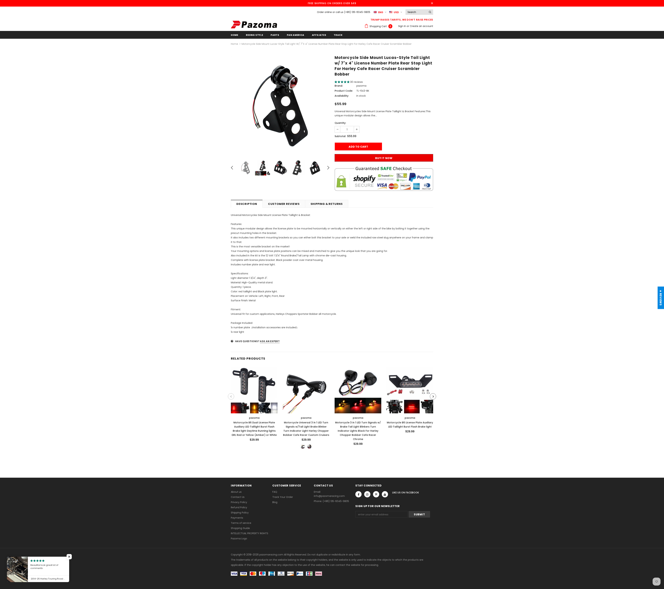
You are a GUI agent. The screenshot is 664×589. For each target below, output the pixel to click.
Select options (254, 389)
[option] (280, 105)
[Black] (302, 446)
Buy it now (384, 158)
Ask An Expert (270, 341)
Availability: (342, 96)
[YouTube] (385, 494)
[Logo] (254, 24)
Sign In (402, 26)
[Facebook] (358, 494)
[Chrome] (309, 446)
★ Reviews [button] (660, 298)
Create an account (421, 26)
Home (234, 44)
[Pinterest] (376, 494)
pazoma (361, 85)
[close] (432, 3)
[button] (342, 82)
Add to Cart (409, 389)
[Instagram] (367, 494)
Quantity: (340, 123)
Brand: (339, 85)
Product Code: (344, 90)
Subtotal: (340, 136)
